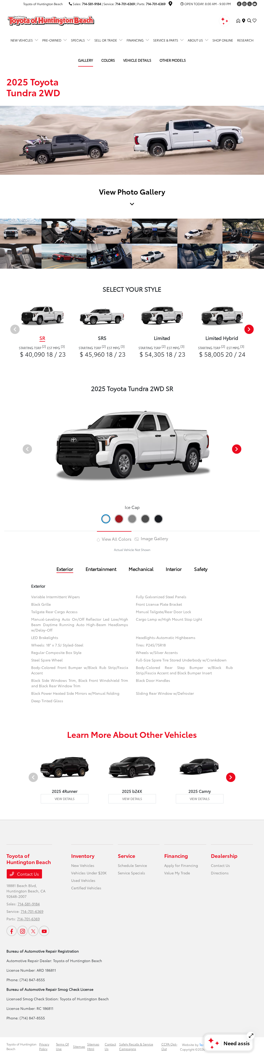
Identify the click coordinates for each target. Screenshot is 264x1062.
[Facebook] (239, 4)
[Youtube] (254, 4)
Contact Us (27, 874)
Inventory (82, 855)
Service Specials (131, 872)
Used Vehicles (83, 880)
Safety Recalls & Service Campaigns (136, 1046)
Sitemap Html (93, 1046)
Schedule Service (132, 865)
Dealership (224, 855)
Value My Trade (177, 872)
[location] (170, 4)
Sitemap (79, 1046)
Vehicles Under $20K (89, 872)
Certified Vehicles (86, 887)
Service (126, 855)
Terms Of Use (62, 1046)
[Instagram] (244, 4)
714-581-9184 (91, 4)
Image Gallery (154, 538)
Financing (176, 855)
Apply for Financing (181, 865)
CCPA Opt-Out (169, 1046)
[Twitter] (249, 4)
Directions (220, 872)
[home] (239, 21)
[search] (249, 21)
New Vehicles (82, 865)
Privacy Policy (44, 1046)
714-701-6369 (125, 4)
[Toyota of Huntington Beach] (50, 20)
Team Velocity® (209, 1044)
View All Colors (116, 539)
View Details (65, 798)
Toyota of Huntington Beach (21, 1046)
